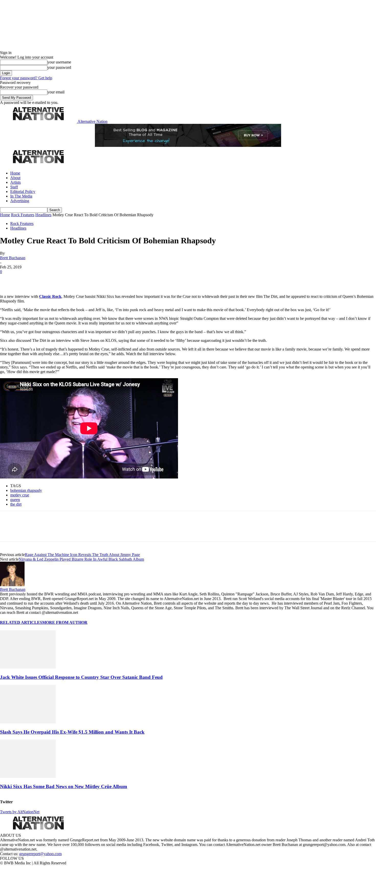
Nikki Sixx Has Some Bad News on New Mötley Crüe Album (63, 786)
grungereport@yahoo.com (40, 854)
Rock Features (22, 215)
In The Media (21, 196)
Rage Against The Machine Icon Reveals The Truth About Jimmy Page (82, 554)
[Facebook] (8, 279)
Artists (15, 182)
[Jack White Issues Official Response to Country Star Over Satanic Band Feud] (28, 667)
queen (15, 499)
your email (55, 92)
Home (15, 173)
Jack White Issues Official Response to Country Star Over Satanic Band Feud (81, 677)
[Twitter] (26, 279)
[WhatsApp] (62, 279)
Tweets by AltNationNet (19, 812)
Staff (14, 187)
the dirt (15, 504)
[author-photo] (12, 585)
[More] (80, 279)
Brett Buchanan (12, 258)
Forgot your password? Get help (26, 78)
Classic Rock (50, 296)
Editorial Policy (22, 191)
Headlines (43, 215)
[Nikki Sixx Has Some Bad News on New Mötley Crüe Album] (28, 776)
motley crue (19, 495)
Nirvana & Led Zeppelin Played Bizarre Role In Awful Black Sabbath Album (81, 559)
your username (59, 62)
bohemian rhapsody (26, 490)
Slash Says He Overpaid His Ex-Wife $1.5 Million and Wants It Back (72, 732)
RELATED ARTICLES (21, 622)
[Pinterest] (44, 279)
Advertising (19, 201)
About (15, 178)
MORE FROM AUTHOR (64, 622)
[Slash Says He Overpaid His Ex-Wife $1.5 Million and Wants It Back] (28, 722)
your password (59, 67)
